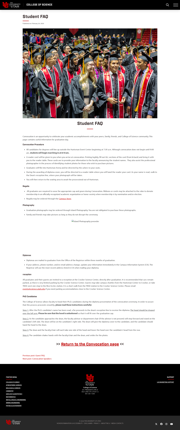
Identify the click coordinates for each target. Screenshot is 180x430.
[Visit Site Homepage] (90, 385)
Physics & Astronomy (14, 406)
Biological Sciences (13, 388)
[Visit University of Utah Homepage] (11, 5)
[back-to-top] (177, 425)
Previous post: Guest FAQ (34, 355)
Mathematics (11, 397)
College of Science (12, 382)
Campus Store (65, 198)
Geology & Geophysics (14, 394)
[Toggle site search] (167, 5)
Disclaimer (88, 423)
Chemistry (9, 391)
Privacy (96, 423)
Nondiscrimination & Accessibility (70, 423)
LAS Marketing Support (165, 382)
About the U (105, 423)
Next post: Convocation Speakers (37, 358)
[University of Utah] (17, 422)
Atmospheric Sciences (14, 385)
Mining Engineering (13, 403)
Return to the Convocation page (90, 344)
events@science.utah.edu (34, 289)
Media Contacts (117, 423)
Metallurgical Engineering (16, 400)
